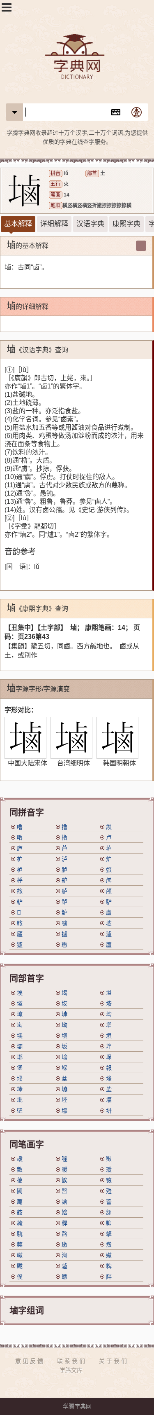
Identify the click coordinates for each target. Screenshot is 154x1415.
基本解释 (18, 224)
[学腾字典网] (77, 58)
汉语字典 (90, 224)
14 (66, 195)
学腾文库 (71, 1370)
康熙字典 (126, 224)
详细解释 (54, 224)
